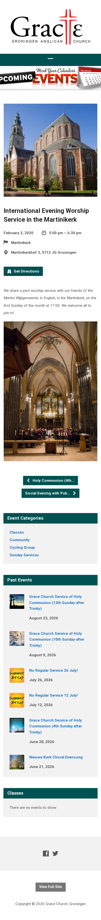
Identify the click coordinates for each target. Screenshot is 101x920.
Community (20, 540)
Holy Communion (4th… (53, 480)
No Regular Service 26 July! (53, 670)
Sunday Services (24, 555)
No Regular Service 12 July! (53, 695)
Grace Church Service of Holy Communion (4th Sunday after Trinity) (55, 726)
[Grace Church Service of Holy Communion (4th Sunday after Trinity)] (17, 729)
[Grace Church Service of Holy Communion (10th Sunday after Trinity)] (17, 642)
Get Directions (26, 271)
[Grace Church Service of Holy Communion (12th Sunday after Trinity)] (17, 605)
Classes (17, 532)
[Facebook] (46, 853)
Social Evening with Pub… (48, 493)
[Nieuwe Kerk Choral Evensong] (17, 766)
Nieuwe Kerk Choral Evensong (56, 757)
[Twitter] (55, 853)
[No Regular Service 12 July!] (17, 704)
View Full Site (50, 887)
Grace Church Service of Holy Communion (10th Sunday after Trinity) (56, 639)
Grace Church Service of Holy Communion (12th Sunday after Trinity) (56, 602)
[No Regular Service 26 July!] (17, 679)
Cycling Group (22, 547)
